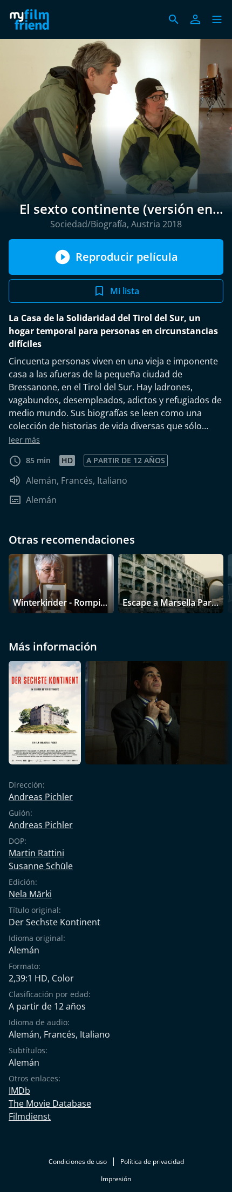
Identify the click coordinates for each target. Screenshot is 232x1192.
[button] (217, 19)
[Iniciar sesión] (195, 19)
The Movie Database (50, 1103)
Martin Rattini (36, 853)
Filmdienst (30, 1116)
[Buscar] (174, 19)
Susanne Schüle (41, 866)
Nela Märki (30, 894)
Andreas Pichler (41, 797)
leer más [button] (24, 440)
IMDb (19, 1090)
